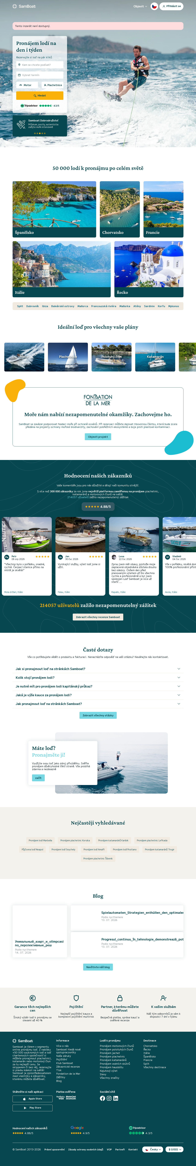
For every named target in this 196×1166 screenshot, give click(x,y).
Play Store (35, 1107)
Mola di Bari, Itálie (13, 592)
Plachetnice (54, 85)
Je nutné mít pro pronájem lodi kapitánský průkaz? (54, 686)
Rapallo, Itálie (118, 592)
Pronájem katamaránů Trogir (159, 849)
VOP (109, 1149)
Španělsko (149, 1056)
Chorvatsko (150, 1045)
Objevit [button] (139, 6)
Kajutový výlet (108, 1070)
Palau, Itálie (64, 592)
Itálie (146, 1052)
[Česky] (154, 6)
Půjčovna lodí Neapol (32, 849)
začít (38, 778)
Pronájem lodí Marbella (40, 840)
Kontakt (133, 1149)
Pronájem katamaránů (113, 1060)
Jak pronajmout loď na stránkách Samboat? (49, 703)
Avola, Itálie (171, 592)
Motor (27, 85)
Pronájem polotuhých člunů (116, 1049)
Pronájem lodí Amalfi (94, 849)
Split (20, 306)
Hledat (41, 95)
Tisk (59, 1070)
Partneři (120, 1149)
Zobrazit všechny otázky (98, 715)
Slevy (103, 1074)
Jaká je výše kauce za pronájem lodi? (44, 695)
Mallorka (124, 306)
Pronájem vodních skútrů (115, 1063)
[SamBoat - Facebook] (102, 1098)
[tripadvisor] (138, 1128)
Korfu (161, 306)
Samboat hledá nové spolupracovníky (68, 1051)
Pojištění (61, 1059)
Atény (137, 306)
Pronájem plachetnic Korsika (75, 840)
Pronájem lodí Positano (125, 849)
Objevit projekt (98, 436)
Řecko (147, 1049)
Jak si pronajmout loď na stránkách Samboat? (50, 668)
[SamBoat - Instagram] (109, 1098)
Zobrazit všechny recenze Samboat (98, 617)
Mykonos (173, 306)
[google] (77, 1128)
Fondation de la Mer (68, 1073)
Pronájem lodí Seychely (63, 849)
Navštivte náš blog (98, 967)
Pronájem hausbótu (111, 1067)
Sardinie (149, 306)
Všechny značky (109, 1077)
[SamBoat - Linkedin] (115, 1098)
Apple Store (35, 1098)
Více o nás (62, 1045)
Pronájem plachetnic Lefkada (152, 840)
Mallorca (82, 306)
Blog (59, 1080)
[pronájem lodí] (24, 6)
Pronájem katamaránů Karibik (113, 840)
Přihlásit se (173, 6)
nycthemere (29, 949)
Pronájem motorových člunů (117, 1045)
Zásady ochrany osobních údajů (85, 1149)
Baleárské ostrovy (62, 306)
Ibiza (45, 306)
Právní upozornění (54, 1149)
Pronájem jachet (110, 1052)
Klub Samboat (64, 1063)
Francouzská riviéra (103, 306)
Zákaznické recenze (68, 1066)
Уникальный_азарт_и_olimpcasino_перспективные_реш (39, 943)
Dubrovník (32, 306)
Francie (147, 1060)
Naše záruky (63, 1055)
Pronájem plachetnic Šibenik (98, 858)
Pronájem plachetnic (112, 1056)
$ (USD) (173, 1149)
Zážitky (60, 1077)
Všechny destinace (154, 1067)
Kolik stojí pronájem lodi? (35, 677)
